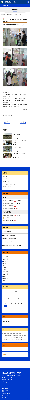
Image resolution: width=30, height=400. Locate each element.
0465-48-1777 (8, 377)
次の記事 (23, 122)
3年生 (6, 115)
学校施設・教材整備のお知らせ (10, 184)
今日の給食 (14, 339)
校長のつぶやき (7, 186)
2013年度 (5, 280)
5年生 (17, 334)
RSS (6, 355)
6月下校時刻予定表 (10, 220)
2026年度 (5, 256)
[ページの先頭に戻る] (28, 398)
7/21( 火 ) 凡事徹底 (6, 231)
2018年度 (5, 271)
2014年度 (5, 278)
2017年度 (5, 273)
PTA (5, 337)
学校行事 (24, 335)
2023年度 (5, 261)
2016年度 (5, 275)
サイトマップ (6, 382)
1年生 (5, 334)
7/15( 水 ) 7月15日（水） (7, 242)
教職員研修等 (14, 337)
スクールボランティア (21, 339)
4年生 (9, 115)
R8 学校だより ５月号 (10, 206)
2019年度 (5, 269)
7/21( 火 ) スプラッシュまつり (8, 235)
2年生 (8, 334)
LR (11, 115)
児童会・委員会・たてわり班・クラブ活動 (12, 335)
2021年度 (5, 265)
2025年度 (5, 258)
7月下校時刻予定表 (12, 218)
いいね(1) (25, 109)
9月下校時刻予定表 (12, 215)
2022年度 (5, 263)
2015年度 (5, 276)
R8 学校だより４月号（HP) (11, 208)
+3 (7, 83)
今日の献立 (6, 181)
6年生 (20, 334)
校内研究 (8, 337)
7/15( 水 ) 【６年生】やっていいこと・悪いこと (11, 245)
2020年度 (5, 267)
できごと (5, 179)
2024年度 (5, 260)
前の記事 (7, 122)
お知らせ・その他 (7, 339)
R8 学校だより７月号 (12, 201)
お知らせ (6, 176)
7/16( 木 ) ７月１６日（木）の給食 (9, 238)
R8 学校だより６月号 (12, 203)
